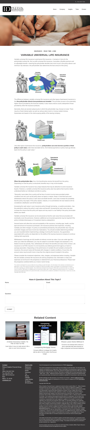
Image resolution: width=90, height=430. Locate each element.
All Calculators (29, 383)
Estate (27, 370)
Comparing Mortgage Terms (44, 347)
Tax (26, 374)
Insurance (28, 372)
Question (8, 294)
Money (27, 376)
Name (7, 282)
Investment (28, 369)
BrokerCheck (70, 365)
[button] (62, 9)
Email (48, 282)
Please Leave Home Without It (72, 342)
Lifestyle (27, 377)
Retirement (28, 367)
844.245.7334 (81, 2)
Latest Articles (29, 379)
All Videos (27, 381)
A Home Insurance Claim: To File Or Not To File (17, 342)
